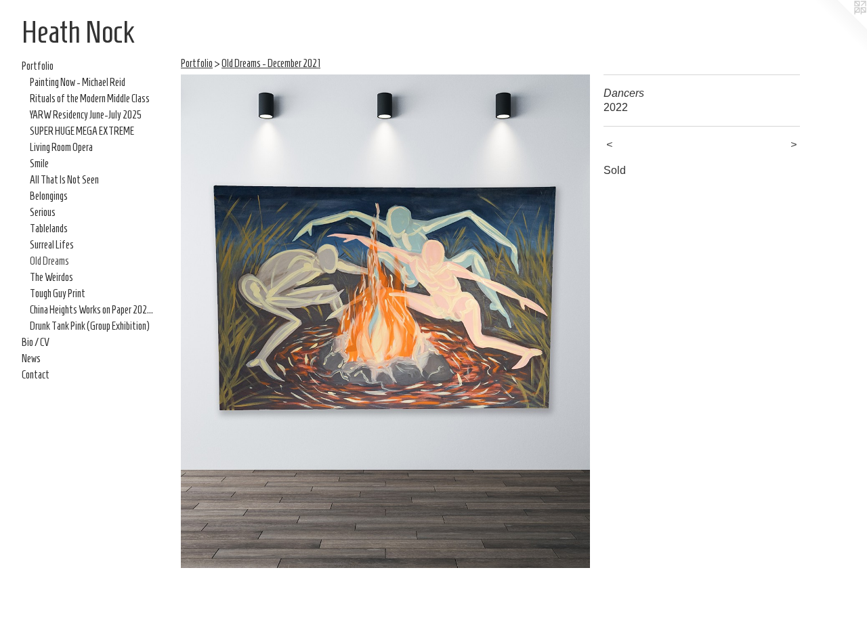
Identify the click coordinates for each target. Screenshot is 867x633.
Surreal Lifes (52, 244)
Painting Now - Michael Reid (77, 82)
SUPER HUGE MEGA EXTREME (82, 131)
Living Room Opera (61, 147)
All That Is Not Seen (64, 179)
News (31, 358)
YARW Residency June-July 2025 (86, 115)
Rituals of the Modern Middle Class (90, 98)
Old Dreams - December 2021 (270, 63)
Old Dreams (49, 261)
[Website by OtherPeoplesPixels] (840, 27)
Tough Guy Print (57, 293)
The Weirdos (51, 277)
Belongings (49, 196)
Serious (43, 212)
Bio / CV (35, 342)
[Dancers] (385, 321)
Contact (35, 374)
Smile (39, 163)
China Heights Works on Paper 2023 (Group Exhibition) (93, 309)
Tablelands (49, 228)
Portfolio (38, 66)
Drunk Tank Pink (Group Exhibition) (90, 326)
